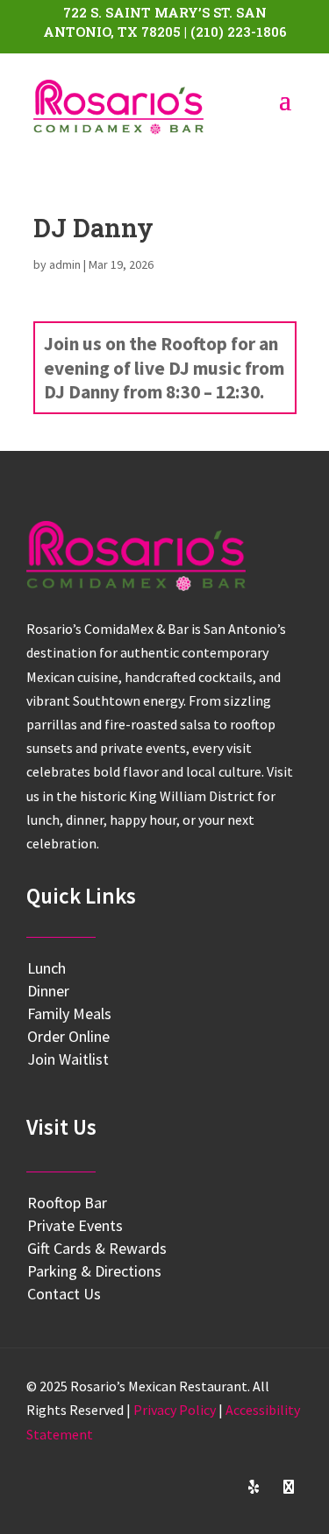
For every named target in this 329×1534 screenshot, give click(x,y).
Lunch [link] (46, 968)
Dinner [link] (48, 991)
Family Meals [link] (69, 1013)
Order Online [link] (68, 1036)
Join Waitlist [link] (68, 1059)
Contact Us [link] (64, 1294)
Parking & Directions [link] (94, 1271)
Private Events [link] (75, 1225)
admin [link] (65, 264)
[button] (148, 1487)
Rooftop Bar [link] (67, 1203)
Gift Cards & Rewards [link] (97, 1248)
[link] (118, 107)
